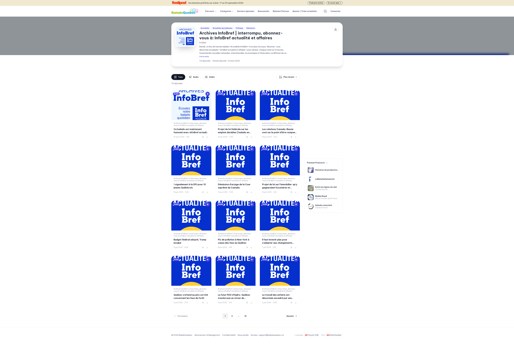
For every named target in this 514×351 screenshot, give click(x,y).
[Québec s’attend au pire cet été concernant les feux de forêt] (191, 281)
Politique (239, 28)
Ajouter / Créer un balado (304, 11)
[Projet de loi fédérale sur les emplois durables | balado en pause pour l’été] (236, 115)
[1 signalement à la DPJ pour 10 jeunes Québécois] (191, 170)
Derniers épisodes (245, 11)
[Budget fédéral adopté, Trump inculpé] (191, 226)
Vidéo (212, 77)
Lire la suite (204, 56)
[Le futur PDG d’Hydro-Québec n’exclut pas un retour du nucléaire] (236, 281)
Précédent (182, 316)
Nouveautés (263, 11)
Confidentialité (229, 335)
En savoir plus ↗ (334, 3)
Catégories (225, 11)
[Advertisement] (323, 114)
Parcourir (209, 11)
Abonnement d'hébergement (207, 335)
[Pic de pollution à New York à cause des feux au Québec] (236, 226)
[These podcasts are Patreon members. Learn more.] (327, 163)
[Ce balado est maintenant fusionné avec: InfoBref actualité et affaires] (191, 115)
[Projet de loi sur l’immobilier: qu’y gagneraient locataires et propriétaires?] (280, 170)
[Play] (207, 94)
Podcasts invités (316, 3)
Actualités (205, 28)
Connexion (335, 11)
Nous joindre (243, 335)
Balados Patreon (281, 11)
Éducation (251, 28)
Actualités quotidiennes (222, 28)
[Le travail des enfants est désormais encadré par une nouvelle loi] (280, 281)
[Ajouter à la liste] (203, 137)
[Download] (207, 137)
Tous (180, 77)
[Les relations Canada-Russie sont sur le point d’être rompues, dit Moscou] (280, 115)
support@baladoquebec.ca (271, 335)
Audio (196, 77)
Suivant (290, 316)
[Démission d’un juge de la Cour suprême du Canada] (236, 170)
